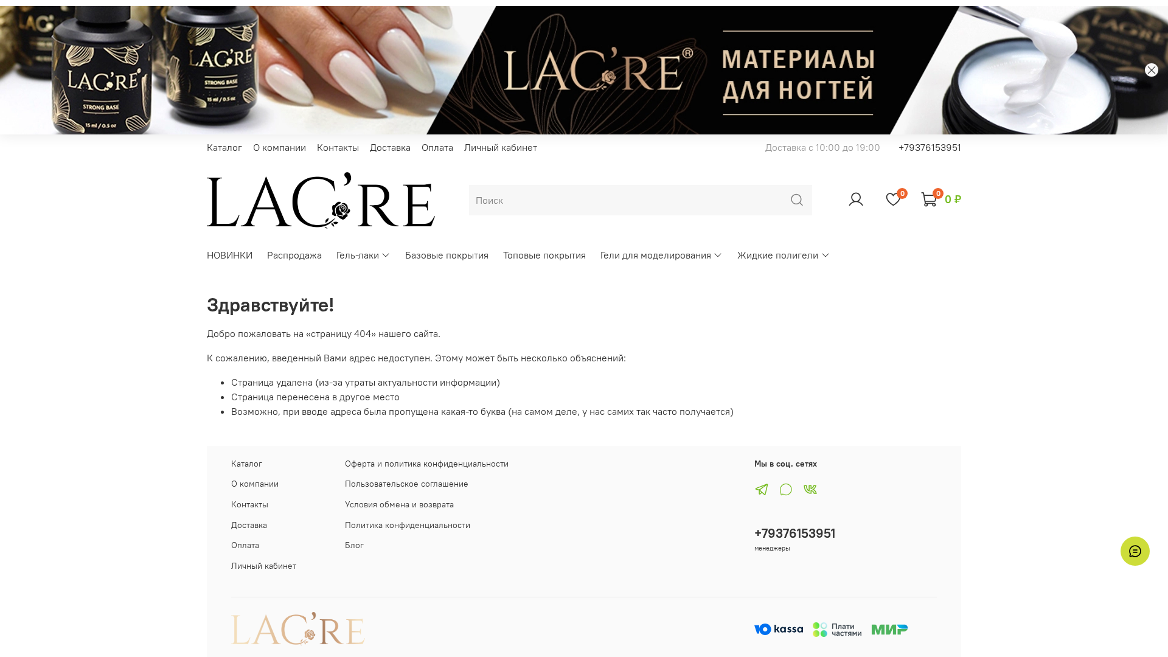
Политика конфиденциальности (407, 525)
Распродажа (294, 255)
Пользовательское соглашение (406, 483)
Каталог (224, 147)
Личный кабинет (500, 147)
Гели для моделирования (655, 255)
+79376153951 (930, 147)
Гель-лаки (357, 255)
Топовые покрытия (544, 255)
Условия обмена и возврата (399, 504)
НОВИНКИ (229, 255)
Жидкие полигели (777, 255)
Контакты (338, 147)
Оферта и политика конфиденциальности (427, 463)
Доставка (390, 147)
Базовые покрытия (446, 255)
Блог (354, 545)
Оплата (437, 147)
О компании (279, 147)
